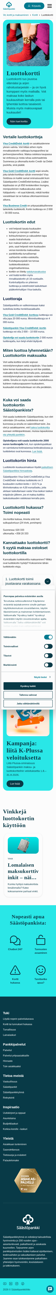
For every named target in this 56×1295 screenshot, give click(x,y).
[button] (50, 1289)
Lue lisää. (37, 451)
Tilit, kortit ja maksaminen (15, 15)
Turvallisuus (9, 1029)
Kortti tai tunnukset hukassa (17, 1024)
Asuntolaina (9, 1118)
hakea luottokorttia (40, 427)
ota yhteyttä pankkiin (14, 434)
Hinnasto (8, 1061)
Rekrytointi (8, 1097)
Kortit (35, 15)
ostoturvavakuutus (36, 271)
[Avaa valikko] (49, 6)
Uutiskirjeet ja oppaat (14, 1113)
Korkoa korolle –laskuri (15, 1129)
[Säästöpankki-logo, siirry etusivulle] (9, 6)
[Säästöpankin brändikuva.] (5, 1283)
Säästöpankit (10, 1087)
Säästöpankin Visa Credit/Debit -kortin (24, 328)
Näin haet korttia (18, 121)
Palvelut (7, 1050)
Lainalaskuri (9, 1035)
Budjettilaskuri (10, 1123)
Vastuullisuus (10, 1081)
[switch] (48, 646)
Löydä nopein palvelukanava (18, 1019)
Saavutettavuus (11, 1149)
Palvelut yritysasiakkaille (16, 1055)
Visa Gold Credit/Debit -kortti (19, 171)
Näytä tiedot (40, 677)
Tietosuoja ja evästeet (14, 1155)
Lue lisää (15, 783)
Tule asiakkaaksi (12, 1066)
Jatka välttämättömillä (28, 703)
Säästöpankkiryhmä (13, 1092)
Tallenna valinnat (28, 694)
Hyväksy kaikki (28, 686)
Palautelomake (11, 1160)
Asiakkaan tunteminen (15, 1144)
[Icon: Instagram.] (17, 1283)
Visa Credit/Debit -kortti (16, 143)
